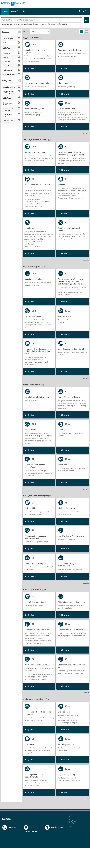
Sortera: (26, 31)
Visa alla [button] (86, 133)
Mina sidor (13, 11)
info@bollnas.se (30, 831)
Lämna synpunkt (40, 24)
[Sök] (86, 20)
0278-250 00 (13, 827)
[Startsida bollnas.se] (13, 4)
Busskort (65, 24)
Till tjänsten (29, 68)
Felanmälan (51, 24)
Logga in (83, 11)
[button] (19, 32)
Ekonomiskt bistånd (27, 24)
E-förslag (58, 24)
